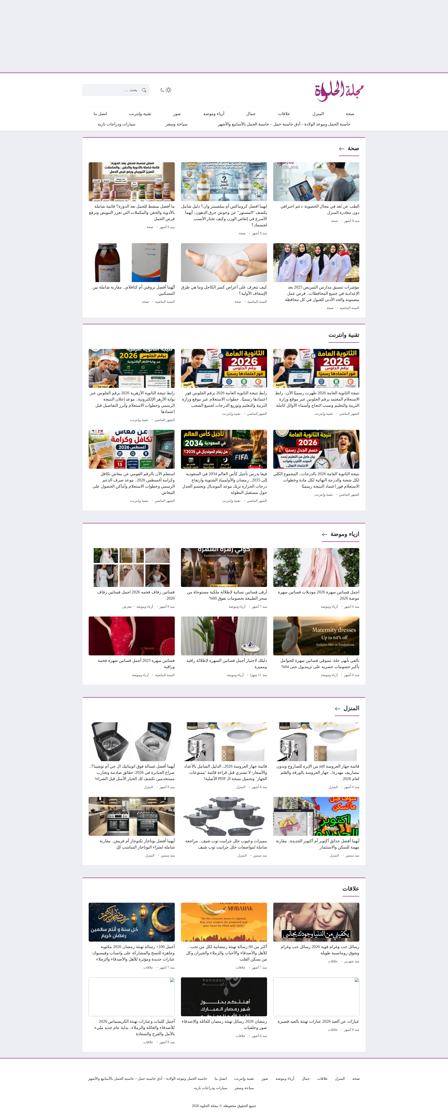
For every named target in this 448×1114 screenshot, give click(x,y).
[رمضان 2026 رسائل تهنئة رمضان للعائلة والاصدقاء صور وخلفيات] (224, 1011)
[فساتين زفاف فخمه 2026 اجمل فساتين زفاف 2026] (132, 579)
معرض (127, 606)
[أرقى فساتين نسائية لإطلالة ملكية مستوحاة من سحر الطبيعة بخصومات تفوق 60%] (224, 579)
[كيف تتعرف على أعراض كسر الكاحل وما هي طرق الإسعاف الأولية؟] (224, 277)
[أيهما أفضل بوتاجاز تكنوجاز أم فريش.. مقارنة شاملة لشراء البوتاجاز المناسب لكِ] (132, 828)
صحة (353, 148)
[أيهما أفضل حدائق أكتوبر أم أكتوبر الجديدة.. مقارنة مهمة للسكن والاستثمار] (316, 828)
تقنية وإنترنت (323, 414)
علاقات (333, 961)
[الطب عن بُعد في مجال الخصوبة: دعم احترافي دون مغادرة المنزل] (316, 199)
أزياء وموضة (329, 606)
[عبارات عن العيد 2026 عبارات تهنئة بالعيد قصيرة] (316, 1011)
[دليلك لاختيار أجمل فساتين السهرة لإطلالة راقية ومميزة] (224, 647)
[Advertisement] (292, 36)
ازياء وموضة (345, 534)
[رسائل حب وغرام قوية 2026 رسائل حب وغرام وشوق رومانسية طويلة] (316, 937)
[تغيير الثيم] (165, 90)
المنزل (351, 708)
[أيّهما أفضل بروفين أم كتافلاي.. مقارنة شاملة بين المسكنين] (132, 277)
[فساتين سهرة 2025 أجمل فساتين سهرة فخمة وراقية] (132, 647)
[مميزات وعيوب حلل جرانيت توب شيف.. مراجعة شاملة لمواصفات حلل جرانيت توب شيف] (224, 828)
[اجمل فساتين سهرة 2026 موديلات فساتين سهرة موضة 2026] (316, 579)
